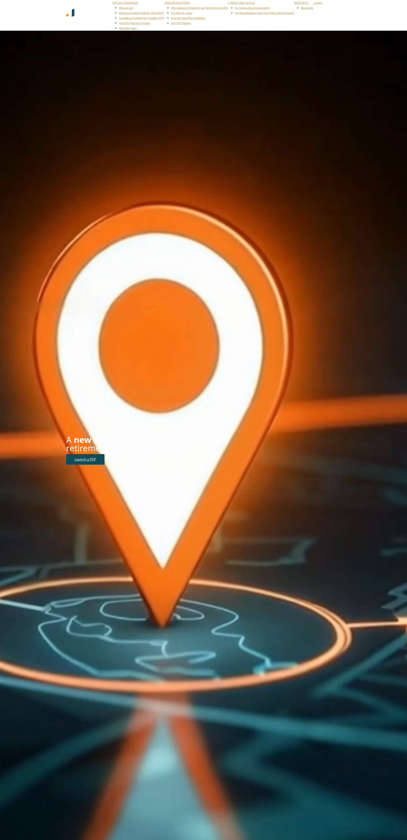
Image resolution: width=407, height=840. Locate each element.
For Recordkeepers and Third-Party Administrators (264, 13)
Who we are (126, 8)
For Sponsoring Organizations (252, 8)
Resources (307, 8)
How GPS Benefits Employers (188, 18)
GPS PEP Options (181, 23)
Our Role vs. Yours (181, 13)
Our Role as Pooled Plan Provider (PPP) (141, 18)
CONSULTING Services (241, 3)
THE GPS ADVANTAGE (125, 3)
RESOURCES (301, 3)
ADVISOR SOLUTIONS (177, 3)
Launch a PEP (85, 459)
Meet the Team (128, 28)
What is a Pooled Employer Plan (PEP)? (141, 13)
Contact (317, 3)
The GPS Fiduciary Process (134, 23)
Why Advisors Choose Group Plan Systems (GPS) (199, 8)
